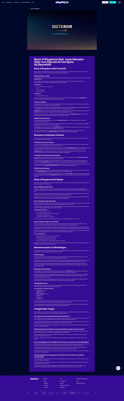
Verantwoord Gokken (80, 383)
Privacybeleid (62, 381)
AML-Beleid (62, 387)
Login (105, 2)
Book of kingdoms (35, 8)
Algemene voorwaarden (64, 385)
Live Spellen (17, 2)
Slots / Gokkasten (26, 2)
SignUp (112, 2)
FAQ (33, 2)
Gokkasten (46, 383)
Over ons (62, 383)
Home (3, 2)
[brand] (120, 2)
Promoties (9, 2)
